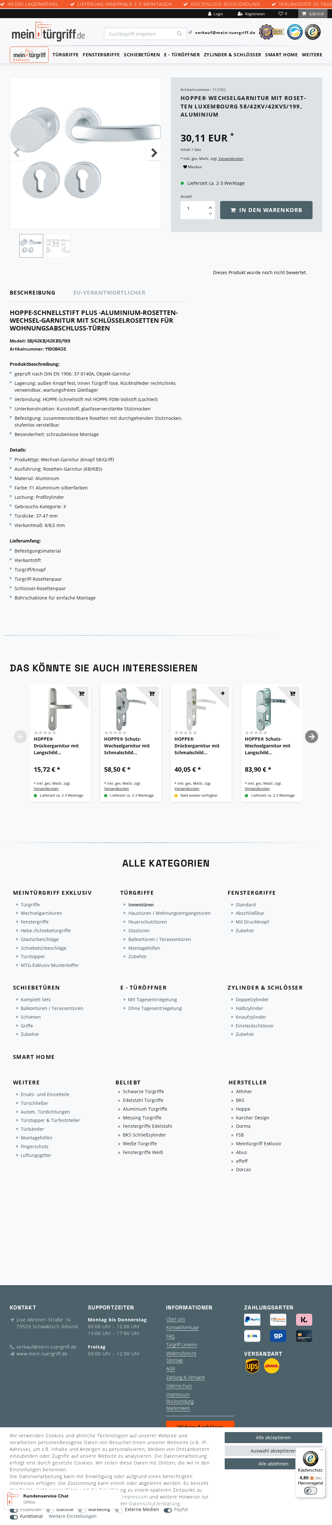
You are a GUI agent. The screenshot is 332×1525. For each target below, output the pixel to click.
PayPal (181, 1509)
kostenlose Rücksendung (225, 4)
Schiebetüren (142, 54)
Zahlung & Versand (185, 1377)
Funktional (31, 1516)
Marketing (99, 1509)
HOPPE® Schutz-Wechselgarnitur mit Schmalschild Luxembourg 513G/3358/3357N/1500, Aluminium (130, 746)
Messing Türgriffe (142, 1118)
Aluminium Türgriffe (145, 1109)
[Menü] (322, 1451)
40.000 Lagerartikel (33, 4)
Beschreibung (32, 292)
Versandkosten (230, 158)
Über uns (175, 1319)
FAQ (170, 1336)
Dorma (243, 1126)
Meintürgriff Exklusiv (258, 1144)
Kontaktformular (182, 1327)
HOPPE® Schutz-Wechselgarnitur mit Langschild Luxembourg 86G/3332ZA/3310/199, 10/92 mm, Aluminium (270, 746)
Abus (241, 1152)
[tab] (42, 293)
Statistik (64, 1509)
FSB (240, 1135)
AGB (170, 1368)
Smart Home (281, 54)
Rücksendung (180, 1401)
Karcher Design (252, 1118)
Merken (194, 167)
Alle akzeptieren (273, 1437)
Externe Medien (142, 1509)
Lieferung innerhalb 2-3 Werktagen (124, 4)
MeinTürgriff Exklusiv (28, 54)
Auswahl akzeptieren (273, 1451)
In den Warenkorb (270, 210)
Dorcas (243, 1169)
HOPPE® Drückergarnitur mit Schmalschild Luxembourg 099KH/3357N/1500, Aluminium (196, 746)
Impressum (177, 1394)
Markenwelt (178, 1408)
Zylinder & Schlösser (232, 54)
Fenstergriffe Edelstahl (147, 1126)
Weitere (312, 54)
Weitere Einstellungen (73, 1516)
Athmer (244, 1091)
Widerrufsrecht (181, 1353)
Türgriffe (66, 54)
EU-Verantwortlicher (109, 292)
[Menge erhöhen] (210, 205)
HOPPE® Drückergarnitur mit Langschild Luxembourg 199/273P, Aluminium (59, 746)
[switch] (310, 1491)
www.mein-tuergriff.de (42, 1354)
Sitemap (174, 1360)
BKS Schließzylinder (144, 1135)
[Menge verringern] (210, 214)
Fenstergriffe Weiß (143, 1152)
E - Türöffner (182, 54)
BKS (240, 1100)
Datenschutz (179, 1386)
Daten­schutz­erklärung (154, 1503)
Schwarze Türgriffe (143, 1091)
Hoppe (243, 1109)
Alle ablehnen (273, 1464)
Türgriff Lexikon (181, 1344)
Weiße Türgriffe (140, 1144)
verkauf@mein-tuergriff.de (225, 32)
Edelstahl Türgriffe (143, 1100)
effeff (242, 1161)
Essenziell (31, 1509)
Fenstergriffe (101, 54)
